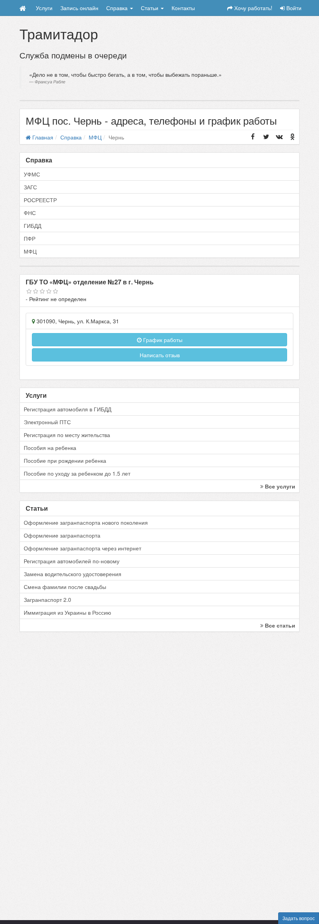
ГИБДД (32, 225)
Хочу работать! (252, 8)
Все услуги (279, 486)
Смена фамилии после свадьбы (65, 587)
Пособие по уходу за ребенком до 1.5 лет (77, 473)
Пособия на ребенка (50, 447)
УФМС (32, 174)
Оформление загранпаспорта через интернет (82, 548)
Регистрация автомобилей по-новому (71, 561)
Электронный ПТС (47, 422)
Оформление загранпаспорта (62, 535)
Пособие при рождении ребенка (65, 460)
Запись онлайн (79, 8)
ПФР (29, 238)
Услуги (44, 8)
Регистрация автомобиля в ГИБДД (67, 409)
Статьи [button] (150, 8)
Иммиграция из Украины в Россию (67, 612)
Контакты (183, 8)
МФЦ (30, 251)
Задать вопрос (298, 918)
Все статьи (279, 625)
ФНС (30, 213)
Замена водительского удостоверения (72, 574)
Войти (293, 8)
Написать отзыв (160, 355)
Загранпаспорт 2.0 (47, 599)
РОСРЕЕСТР (40, 200)
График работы (162, 340)
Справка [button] (117, 8)
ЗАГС (30, 187)
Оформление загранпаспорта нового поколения (86, 522)
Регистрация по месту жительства (67, 435)
